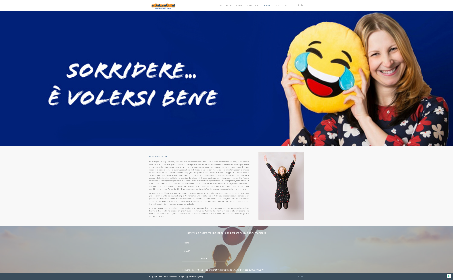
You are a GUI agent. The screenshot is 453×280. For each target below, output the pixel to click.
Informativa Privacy (218, 269)
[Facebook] (295, 5)
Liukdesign (180, 277)
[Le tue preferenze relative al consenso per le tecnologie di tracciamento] (449, 276)
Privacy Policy (198, 277)
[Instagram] (298, 5)
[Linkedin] (302, 5)
